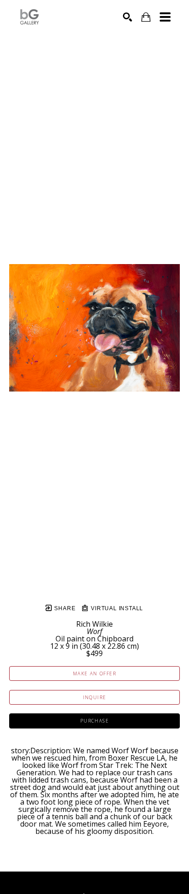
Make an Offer (94, 673)
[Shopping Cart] (145, 17)
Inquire (94, 697)
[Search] (127, 17)
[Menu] (165, 17)
